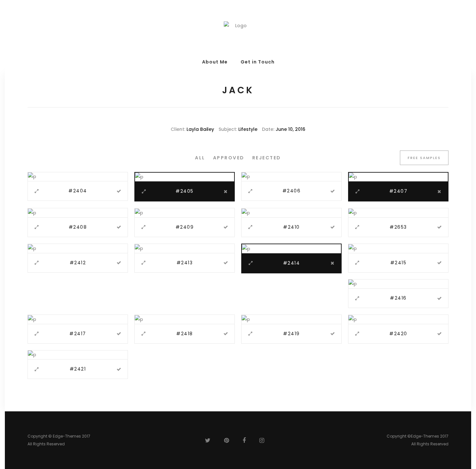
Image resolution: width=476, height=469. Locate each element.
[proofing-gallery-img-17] (32, 212)
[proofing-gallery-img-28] (246, 319)
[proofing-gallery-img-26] (32, 319)
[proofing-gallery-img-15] (246, 176)
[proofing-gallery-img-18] (139, 212)
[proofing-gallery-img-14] (139, 177)
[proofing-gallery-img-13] (32, 176)
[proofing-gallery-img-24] (352, 248)
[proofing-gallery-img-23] (246, 248)
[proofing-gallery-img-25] (352, 283)
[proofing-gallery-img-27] (139, 319)
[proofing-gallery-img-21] (32, 248)
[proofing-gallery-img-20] (352, 212)
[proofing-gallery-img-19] (246, 212)
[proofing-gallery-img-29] (352, 319)
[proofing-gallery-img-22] (139, 248)
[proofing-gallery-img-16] (353, 177)
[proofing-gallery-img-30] (32, 354)
